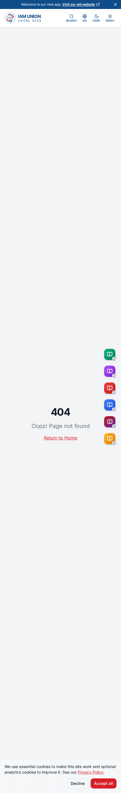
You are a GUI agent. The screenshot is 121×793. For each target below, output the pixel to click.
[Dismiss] (115, 4)
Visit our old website (78, 4)
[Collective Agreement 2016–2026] (111, 388)
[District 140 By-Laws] (111, 438)
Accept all (103, 783)
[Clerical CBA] (111, 371)
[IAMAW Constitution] (111, 405)
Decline (78, 783)
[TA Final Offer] (111, 354)
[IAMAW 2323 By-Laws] (111, 422)
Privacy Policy (90, 772)
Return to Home (60, 438)
